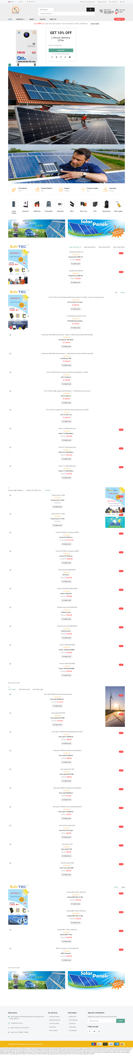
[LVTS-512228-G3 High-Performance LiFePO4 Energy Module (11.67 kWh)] (66, 372)
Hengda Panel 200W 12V (75, 257)
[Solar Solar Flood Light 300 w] (66, 825)
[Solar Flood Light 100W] (66, 863)
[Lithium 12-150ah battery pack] (66, 466)
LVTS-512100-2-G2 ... (66, 414)
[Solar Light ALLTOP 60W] (66, 713)
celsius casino (116, 1051)
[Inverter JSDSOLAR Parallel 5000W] (66, 588)
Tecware (40, 1044)
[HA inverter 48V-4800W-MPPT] (66, 570)
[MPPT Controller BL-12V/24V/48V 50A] (66, 948)
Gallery (42, 19)
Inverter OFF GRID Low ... (66, 537)
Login (123, 2)
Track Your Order (54, 1023)
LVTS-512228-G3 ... (66, 377)
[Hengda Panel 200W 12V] (66, 252)
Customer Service (54, 1016)
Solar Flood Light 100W (66, 868)
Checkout (114, 2)
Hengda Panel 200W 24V (75, 275)
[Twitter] (94, 1031)
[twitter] (29, 1)
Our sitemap (72, 1030)
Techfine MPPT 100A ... (66, 934)
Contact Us (119, 19)
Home (10, 19)
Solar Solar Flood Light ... (66, 830)
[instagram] (65, 57)
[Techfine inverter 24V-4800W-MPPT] (66, 626)
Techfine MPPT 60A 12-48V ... (75, 916)
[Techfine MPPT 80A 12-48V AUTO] (66, 892)
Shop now (95, 24)
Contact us (72, 1023)
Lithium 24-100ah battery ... (67, 452)
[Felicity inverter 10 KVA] (66, 495)
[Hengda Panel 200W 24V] (66, 270)
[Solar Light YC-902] (66, 844)
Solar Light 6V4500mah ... (66, 793)
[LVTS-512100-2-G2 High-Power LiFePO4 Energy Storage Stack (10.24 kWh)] (66, 409)
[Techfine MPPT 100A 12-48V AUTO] (66, 929)
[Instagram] (31, 1)
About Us (53, 19)
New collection (73, 1020)
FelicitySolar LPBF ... (66, 358)
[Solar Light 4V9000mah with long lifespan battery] (66, 694)
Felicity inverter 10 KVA (57, 500)
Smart (31, 19)
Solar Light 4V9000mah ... (57, 699)
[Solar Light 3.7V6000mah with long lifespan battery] (66, 806)
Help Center (52, 1027)
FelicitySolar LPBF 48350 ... (67, 339)
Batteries (37, 211)
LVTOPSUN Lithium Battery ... (75, 321)
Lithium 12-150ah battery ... (67, 471)
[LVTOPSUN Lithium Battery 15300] (66, 316)
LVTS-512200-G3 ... (66, 396)
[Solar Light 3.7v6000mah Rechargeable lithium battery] (66, 731)
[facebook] (27, 1)
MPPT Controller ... (66, 953)
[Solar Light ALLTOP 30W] (66, 769)
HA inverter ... (66, 575)
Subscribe (61, 50)
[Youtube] (69, 57)
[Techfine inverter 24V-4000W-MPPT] (66, 607)
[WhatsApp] (34, 1)
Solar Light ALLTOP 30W (66, 774)
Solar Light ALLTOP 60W (57, 718)
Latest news (72, 1027)
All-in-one (83, 211)
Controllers (49, 211)
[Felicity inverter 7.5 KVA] (66, 514)
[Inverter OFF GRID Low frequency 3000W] (66, 551)
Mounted (60, 211)
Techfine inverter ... (66, 612)
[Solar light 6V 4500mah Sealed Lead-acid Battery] (66, 750)
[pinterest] (61, 57)
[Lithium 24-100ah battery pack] (66, 447)
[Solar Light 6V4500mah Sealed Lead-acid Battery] (66, 788)
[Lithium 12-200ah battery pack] (66, 428)
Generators (106, 211)
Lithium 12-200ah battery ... (67, 433)
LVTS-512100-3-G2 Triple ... (75, 302)
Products (19, 19)
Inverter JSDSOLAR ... (66, 593)
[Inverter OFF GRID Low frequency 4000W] (66, 532)
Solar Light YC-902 (66, 849)
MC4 (72, 211)
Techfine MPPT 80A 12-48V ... (75, 897)
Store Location (53, 1030)
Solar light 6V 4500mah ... (66, 755)
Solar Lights (118, 211)
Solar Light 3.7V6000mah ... (66, 811)
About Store (72, 1016)
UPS (95, 211)
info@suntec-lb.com (17, 1023)
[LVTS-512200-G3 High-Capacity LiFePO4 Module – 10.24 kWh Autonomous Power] (66, 391)
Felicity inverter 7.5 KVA (57, 518)
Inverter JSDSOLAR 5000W (66, 650)
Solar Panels (13, 212)
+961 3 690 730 (109, 11)
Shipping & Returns (54, 1020)
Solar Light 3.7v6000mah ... (67, 736)
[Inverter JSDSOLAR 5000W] (66, 645)
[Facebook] (90, 1031)
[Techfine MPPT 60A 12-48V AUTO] (66, 911)
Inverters (25, 211)
